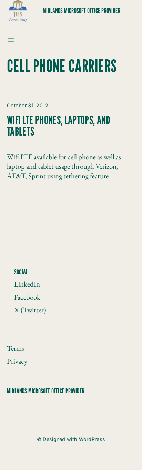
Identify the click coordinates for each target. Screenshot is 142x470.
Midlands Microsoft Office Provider (81, 11)
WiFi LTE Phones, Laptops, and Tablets (59, 126)
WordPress (92, 439)
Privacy (17, 361)
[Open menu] (11, 40)
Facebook (27, 297)
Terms (15, 348)
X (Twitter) (30, 309)
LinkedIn (27, 284)
